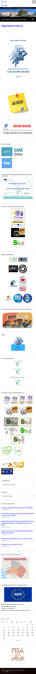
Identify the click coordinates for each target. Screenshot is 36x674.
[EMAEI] (18, 344)
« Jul (17, 640)
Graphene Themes (14, 671)
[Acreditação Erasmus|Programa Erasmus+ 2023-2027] (18, 188)
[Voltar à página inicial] (18, 12)
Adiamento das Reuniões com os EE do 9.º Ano (17, 538)
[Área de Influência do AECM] (15, 567)
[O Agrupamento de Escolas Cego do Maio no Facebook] (5, 1)
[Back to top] (32, 670)
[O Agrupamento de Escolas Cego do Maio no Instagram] (2, 1)
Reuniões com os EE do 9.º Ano (11, 544)
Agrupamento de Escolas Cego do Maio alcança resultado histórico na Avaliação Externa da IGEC (17, 523)
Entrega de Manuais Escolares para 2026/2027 (17, 507)
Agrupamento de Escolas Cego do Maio (13, 19)
